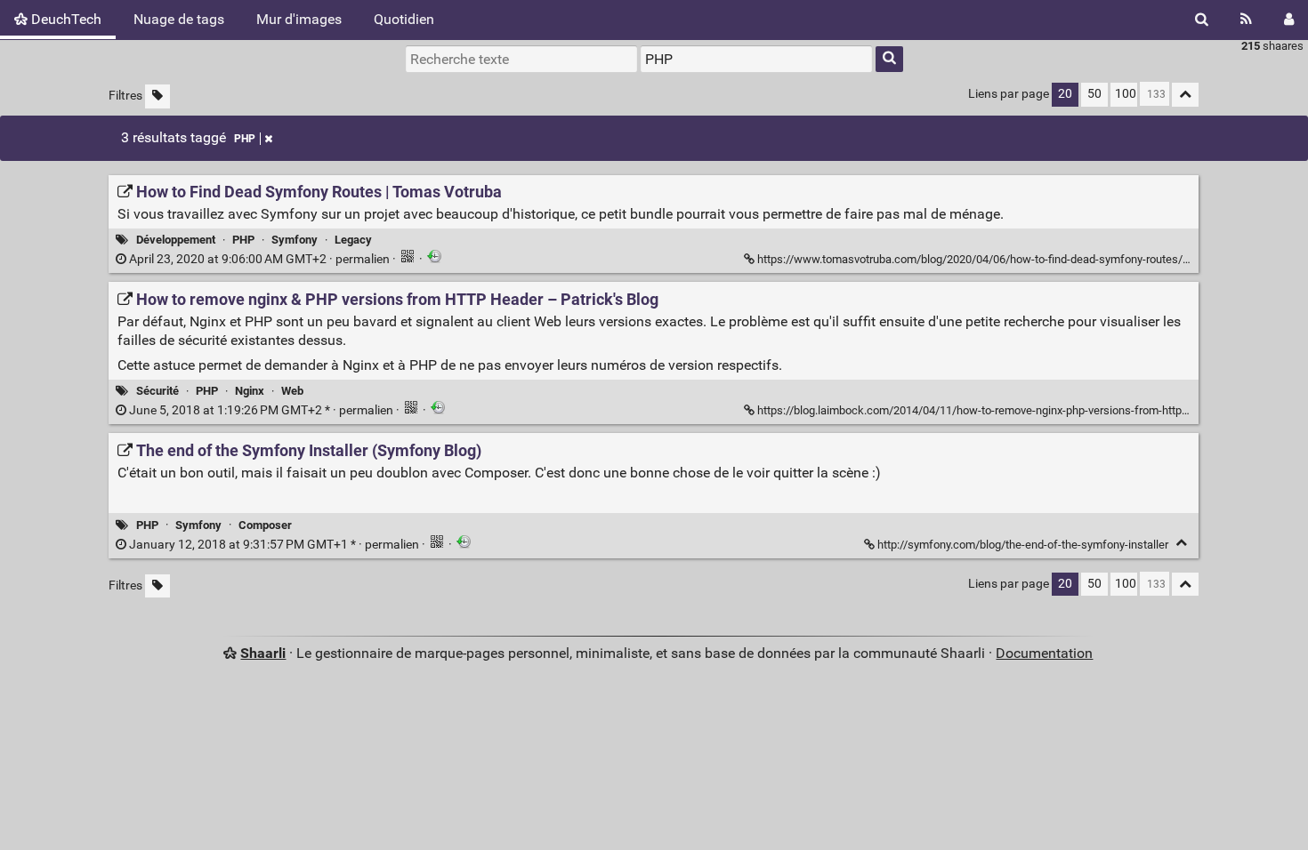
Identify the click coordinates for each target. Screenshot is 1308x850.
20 (1065, 93)
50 (1094, 93)
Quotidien (404, 19)
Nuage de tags (178, 19)
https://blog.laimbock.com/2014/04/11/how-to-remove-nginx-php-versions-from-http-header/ (991, 410)
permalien (259, 259)
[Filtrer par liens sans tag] (157, 96)
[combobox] (756, 58)
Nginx (249, 390)
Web (292, 390)
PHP (244, 138)
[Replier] (1181, 543)
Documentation (1044, 653)
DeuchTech (64, 19)
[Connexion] (1289, 19)
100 (1125, 93)
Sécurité (157, 390)
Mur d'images (299, 19)
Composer (265, 525)
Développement (175, 239)
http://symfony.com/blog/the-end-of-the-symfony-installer (1023, 544)
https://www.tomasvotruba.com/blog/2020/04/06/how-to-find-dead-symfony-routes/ (970, 259)
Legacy (353, 239)
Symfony (294, 239)
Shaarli (263, 653)
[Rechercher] (1202, 19)
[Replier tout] (1185, 95)
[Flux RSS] (1246, 19)
